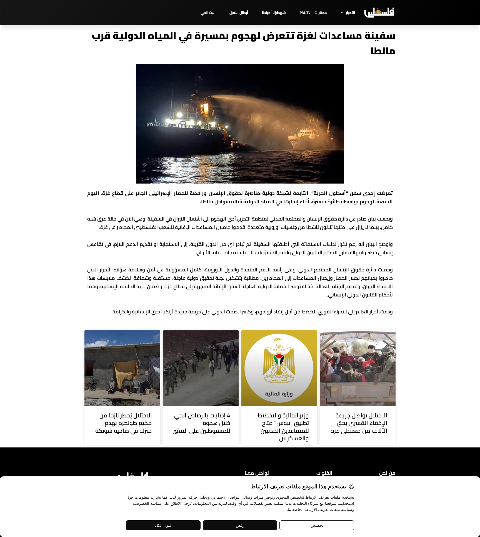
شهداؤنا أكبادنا (274, 12)
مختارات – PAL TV (313, 12)
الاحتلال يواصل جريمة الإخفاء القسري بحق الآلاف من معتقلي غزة (359, 423)
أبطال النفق (238, 12)
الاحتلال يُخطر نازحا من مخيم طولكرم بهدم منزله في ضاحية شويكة (123, 423)
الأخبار (350, 12)
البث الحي (208, 12)
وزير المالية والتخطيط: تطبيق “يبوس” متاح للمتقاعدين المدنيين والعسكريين (282, 427)
